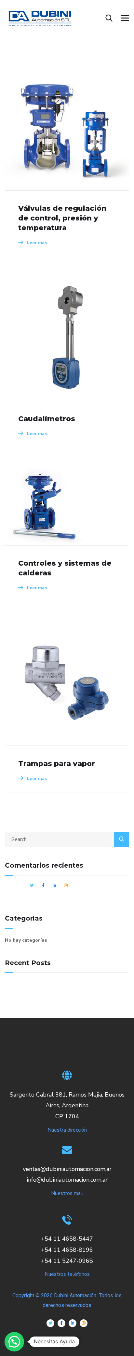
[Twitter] (50, 1323)
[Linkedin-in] (72, 1323)
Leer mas (36, 243)
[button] (14, 1341)
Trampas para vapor (56, 763)
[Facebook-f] (61, 1323)
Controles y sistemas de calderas (65, 568)
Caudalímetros (46, 418)
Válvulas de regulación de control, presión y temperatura (62, 218)
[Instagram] (83, 1323)
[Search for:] (67, 839)
